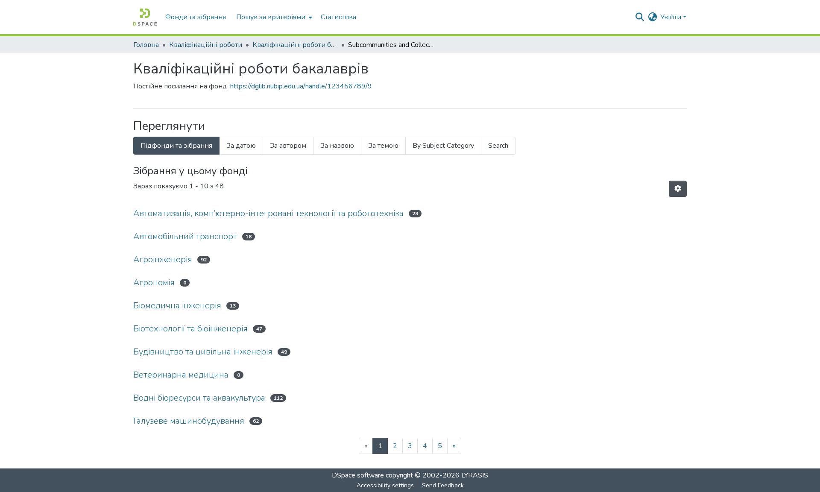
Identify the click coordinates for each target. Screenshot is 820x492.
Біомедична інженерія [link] (177, 305)
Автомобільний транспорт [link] (185, 236)
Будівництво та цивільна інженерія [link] (202, 351)
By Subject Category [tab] (443, 145)
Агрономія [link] (154, 282)
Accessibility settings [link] (385, 485)
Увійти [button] (671, 17)
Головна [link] (146, 45)
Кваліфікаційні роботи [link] (205, 45)
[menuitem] (273, 17)
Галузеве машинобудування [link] (188, 421)
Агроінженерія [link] (162, 259)
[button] (145, 17)
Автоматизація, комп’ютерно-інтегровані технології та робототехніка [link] (268, 213)
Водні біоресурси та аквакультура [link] (199, 398)
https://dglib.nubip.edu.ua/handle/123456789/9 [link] (301, 86)
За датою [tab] (241, 145)
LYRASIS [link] (474, 475)
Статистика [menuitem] (338, 17)
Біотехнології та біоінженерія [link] (190, 328)
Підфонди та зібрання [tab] (176, 145)
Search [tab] (498, 145)
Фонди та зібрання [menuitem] (195, 17)
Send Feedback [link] (443, 485)
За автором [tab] (288, 145)
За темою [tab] (383, 145)
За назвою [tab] (337, 145)
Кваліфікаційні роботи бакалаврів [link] (295, 45)
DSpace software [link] (358, 475)
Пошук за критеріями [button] (270, 17)
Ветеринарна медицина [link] (180, 375)
